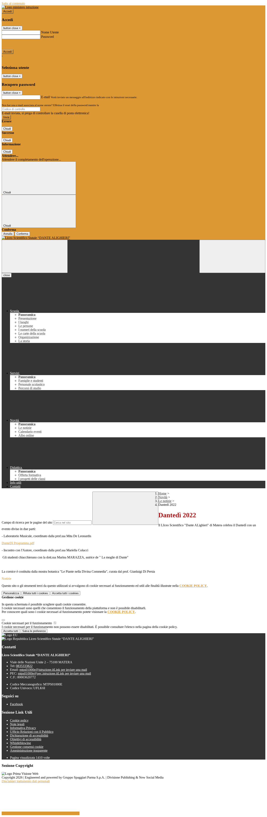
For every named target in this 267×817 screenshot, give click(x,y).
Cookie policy (19, 720)
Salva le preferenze (34, 631)
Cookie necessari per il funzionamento (27, 623)
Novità (162, 497)
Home (162, 493)
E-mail (45, 97)
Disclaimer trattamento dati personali (26, 781)
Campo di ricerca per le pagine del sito (27, 522)
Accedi (7, 11)
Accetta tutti (65, 593)
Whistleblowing (20, 743)
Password (47, 36)
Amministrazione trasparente (29, 750)
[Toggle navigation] (35, 256)
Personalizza (11, 593)
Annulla (7, 233)
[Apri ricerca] (232, 256)
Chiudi (7, 128)
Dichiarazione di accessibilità (29, 735)
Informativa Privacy (23, 728)
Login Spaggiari (108, 105)
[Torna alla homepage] (133, 238)
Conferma (22, 233)
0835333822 (24, 666)
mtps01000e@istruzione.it (53, 669)
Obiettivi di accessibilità (25, 739)
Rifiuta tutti (35, 593)
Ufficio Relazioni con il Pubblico (31, 731)
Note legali (17, 724)
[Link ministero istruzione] (20, 7)
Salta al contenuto (13, 3)
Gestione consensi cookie (26, 746)
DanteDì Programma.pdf (18, 543)
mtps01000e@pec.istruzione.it (54, 673)
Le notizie (164, 501)
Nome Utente (50, 32)
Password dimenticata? (17, 44)
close (6, 275)
